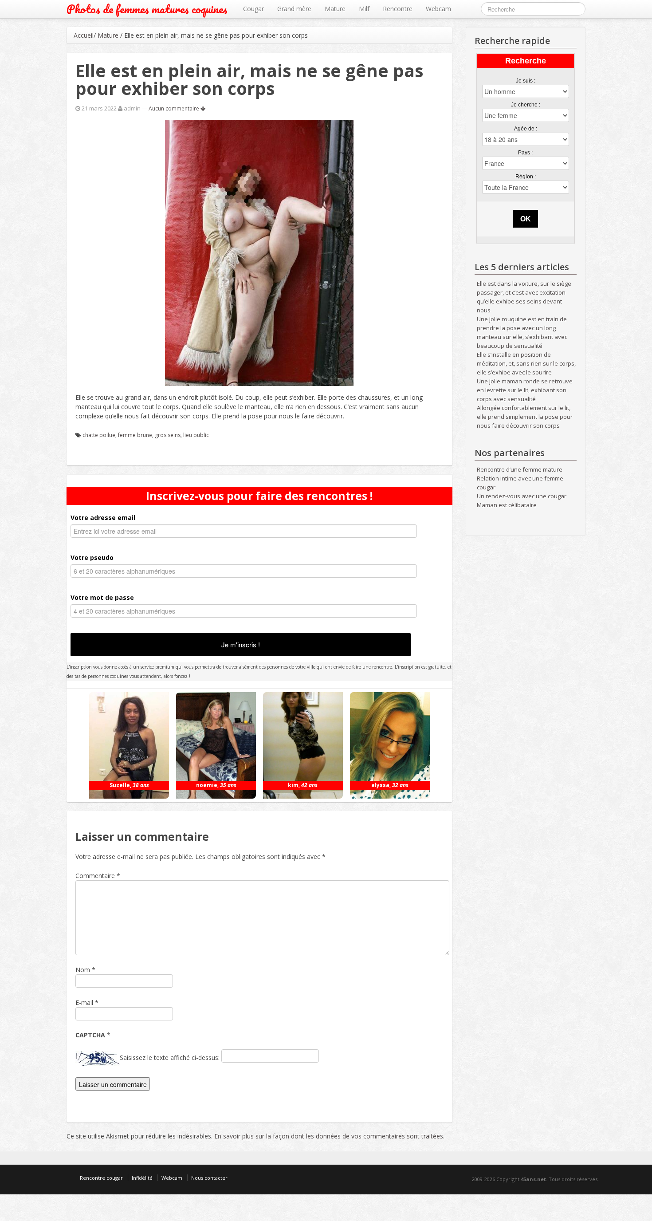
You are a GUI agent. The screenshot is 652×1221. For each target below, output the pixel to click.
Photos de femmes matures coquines (147, 9)
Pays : (525, 153)
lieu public (196, 435)
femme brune (135, 435)
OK (525, 218)
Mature (335, 8)
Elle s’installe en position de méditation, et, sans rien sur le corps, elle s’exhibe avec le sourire (526, 363)
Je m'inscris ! (240, 644)
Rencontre (397, 8)
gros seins (168, 435)
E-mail (84, 1002)
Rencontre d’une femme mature (519, 469)
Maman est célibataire (507, 505)
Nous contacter (209, 1177)
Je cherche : (525, 105)
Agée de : (525, 129)
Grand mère (294, 8)
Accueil (84, 35)
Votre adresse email (103, 517)
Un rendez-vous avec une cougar (521, 496)
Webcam (438, 8)
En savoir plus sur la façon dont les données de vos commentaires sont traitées (328, 1136)
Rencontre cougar (101, 1177)
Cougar (253, 8)
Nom (82, 969)
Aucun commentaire (174, 108)
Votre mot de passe (102, 597)
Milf (364, 8)
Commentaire (97, 875)
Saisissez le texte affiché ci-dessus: (170, 1057)
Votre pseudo (92, 557)
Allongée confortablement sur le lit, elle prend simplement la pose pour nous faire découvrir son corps (525, 416)
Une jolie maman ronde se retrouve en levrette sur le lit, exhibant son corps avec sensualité (525, 390)
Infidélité (142, 1177)
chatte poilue (98, 435)
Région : (525, 176)
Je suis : (525, 81)
